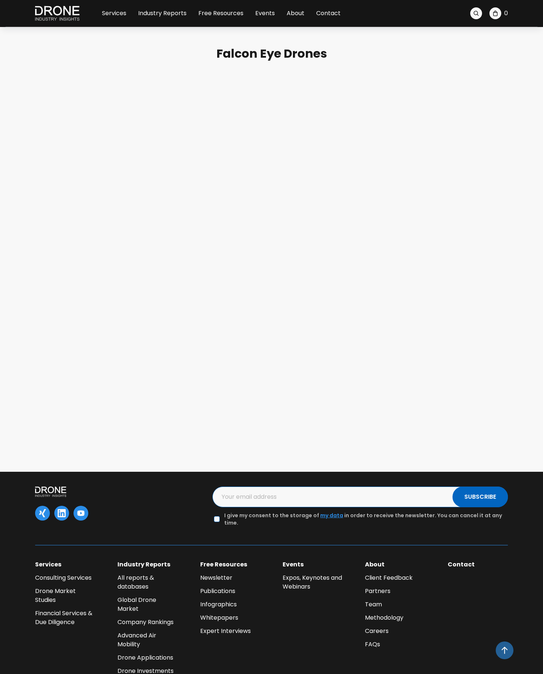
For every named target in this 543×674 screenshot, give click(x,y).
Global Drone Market (136, 604)
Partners (377, 591)
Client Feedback (389, 577)
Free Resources (220, 13)
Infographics (218, 604)
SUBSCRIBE (480, 496)
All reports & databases (135, 582)
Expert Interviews (225, 631)
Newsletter (216, 577)
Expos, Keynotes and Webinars (312, 582)
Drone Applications (145, 657)
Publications (217, 591)
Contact (328, 13)
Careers (377, 631)
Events (265, 13)
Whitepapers (219, 617)
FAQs (372, 644)
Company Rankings (145, 622)
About (295, 13)
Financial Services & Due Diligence (63, 617)
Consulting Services (63, 577)
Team (373, 604)
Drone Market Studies (55, 595)
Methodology (384, 617)
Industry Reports (162, 13)
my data (331, 515)
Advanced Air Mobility (136, 639)
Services (114, 13)
